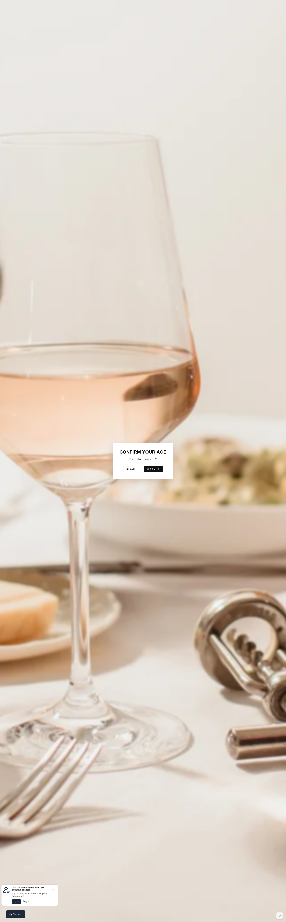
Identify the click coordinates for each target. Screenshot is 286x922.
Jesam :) (153, 469)
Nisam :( (132, 469)
